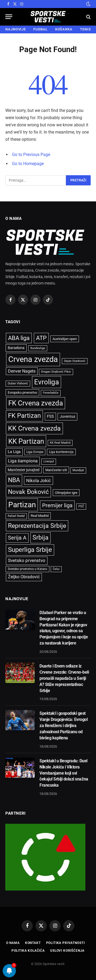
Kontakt (33, 943)
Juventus (67, 416)
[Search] (88, 17)
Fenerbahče (50, 393)
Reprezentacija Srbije (37, 525)
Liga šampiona (23, 460)
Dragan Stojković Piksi (56, 371)
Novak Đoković (28, 491)
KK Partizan (26, 441)
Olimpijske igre (66, 493)
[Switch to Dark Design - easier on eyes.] (88, 4)
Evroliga (46, 382)
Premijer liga (57, 505)
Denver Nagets (21, 371)
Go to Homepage (28, 163)
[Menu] (8, 17)
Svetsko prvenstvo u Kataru (27, 569)
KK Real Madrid (60, 442)
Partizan (22, 504)
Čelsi (56, 569)
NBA (14, 480)
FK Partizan (24, 415)
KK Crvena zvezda (34, 428)
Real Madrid (40, 516)
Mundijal (78, 470)
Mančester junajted (23, 470)
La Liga (14, 451)
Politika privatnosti (65, 943)
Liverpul (48, 461)
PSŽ (81, 506)
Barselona (16, 348)
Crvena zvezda (33, 359)
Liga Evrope (34, 452)
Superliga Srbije (30, 549)
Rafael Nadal (16, 516)
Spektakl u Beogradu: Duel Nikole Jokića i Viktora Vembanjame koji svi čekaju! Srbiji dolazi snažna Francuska (63, 773)
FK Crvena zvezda (35, 403)
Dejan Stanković (74, 361)
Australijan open (65, 339)
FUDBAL (40, 29)
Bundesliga (37, 348)
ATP (41, 338)
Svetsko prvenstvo (26, 560)
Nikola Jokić (38, 480)
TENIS (85, 29)
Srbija (41, 537)
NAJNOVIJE (15, 29)
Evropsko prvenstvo (22, 393)
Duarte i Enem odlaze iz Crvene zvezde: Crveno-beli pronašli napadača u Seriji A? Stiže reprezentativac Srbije (64, 678)
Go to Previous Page (31, 154)
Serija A (17, 538)
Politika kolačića (28, 950)
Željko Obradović (24, 577)
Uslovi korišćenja (67, 950)
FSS (50, 416)
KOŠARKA (64, 29)
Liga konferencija (61, 452)
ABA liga (19, 338)
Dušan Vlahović (18, 383)
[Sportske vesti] (48, 16)
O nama (13, 943)
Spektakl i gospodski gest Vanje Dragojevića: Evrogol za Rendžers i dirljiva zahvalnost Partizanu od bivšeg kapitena (63, 725)
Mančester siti (56, 470)
